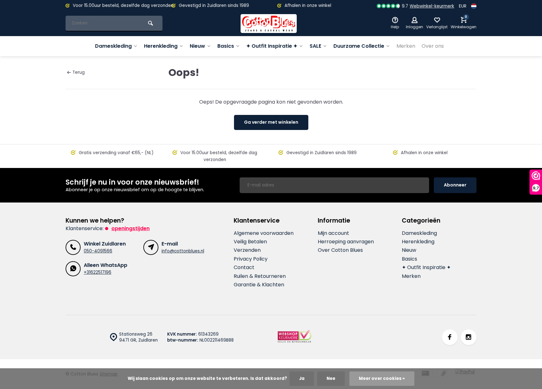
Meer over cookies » (382, 378)
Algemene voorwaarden (264, 233)
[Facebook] (450, 337)
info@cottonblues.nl (183, 251)
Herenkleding (161, 46)
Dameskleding (113, 46)
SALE (315, 46)
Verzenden (247, 250)
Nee (331, 378)
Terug (78, 72)
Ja (302, 378)
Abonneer (455, 185)
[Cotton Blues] (269, 23)
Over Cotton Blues (340, 250)
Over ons (433, 46)
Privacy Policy (251, 259)
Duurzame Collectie (358, 46)
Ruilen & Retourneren (260, 276)
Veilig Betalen (250, 241)
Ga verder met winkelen (271, 122)
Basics (225, 46)
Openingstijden (130, 228)
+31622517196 (97, 272)
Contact (244, 267)
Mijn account (333, 233)
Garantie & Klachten (259, 284)
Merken (405, 46)
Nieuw (197, 46)
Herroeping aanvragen (346, 241)
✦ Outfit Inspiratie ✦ (271, 46)
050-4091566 (98, 251)
